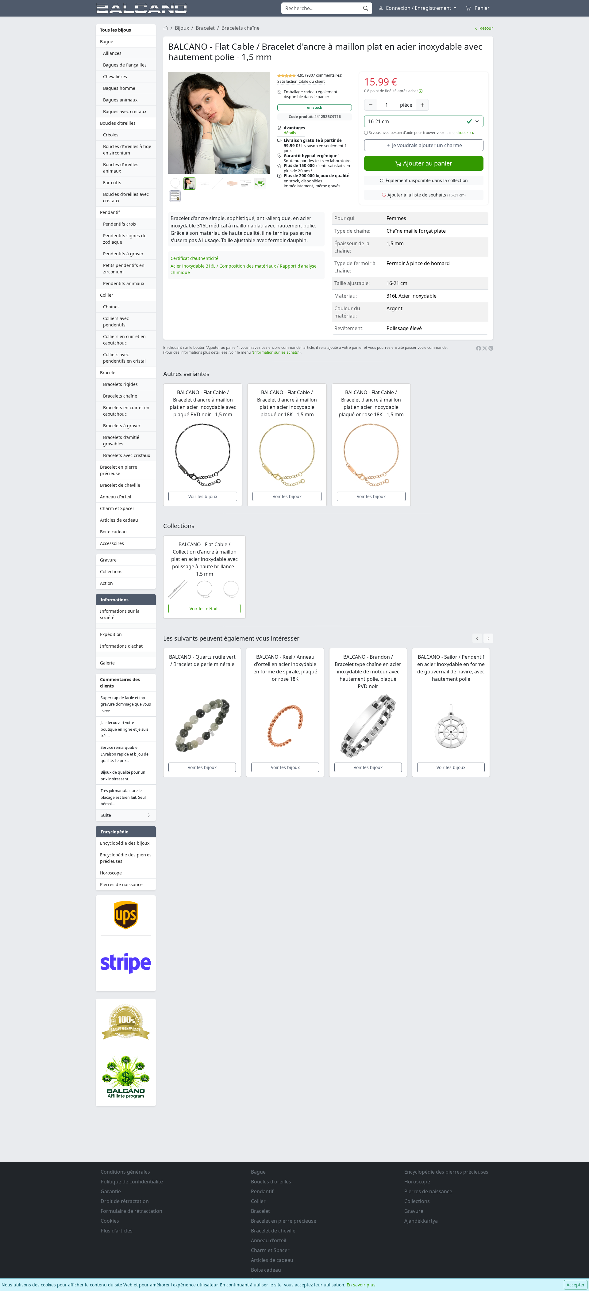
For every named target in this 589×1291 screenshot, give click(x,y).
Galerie (107, 663)
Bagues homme (119, 88)
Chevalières (115, 76)
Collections (111, 571)
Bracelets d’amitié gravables (121, 440)
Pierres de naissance (121, 884)
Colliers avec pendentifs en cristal (124, 358)
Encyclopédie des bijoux (124, 843)
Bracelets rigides (120, 384)
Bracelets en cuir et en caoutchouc (126, 411)
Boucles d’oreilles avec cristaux (126, 197)
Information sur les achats (275, 352)
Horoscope (111, 873)
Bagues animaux (120, 100)
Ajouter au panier (427, 163)
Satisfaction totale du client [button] (301, 81)
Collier (106, 295)
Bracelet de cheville (120, 485)
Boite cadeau (113, 532)
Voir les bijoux (202, 496)
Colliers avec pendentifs (116, 321)
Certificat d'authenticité (194, 258)
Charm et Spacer (117, 508)
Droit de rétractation (125, 1201)
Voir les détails (205, 608)
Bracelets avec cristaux (126, 455)
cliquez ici (464, 132)
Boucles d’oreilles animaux (120, 168)
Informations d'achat (121, 646)
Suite (106, 815)
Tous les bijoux (115, 30)
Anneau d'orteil (115, 497)
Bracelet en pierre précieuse (118, 470)
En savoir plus (361, 1285)
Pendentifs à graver (123, 254)
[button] (219, 123)
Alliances (112, 53)
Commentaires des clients (120, 682)
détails (290, 132)
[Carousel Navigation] (482, 638)
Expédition (111, 634)
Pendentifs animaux (123, 283)
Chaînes (111, 307)
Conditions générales (125, 1171)
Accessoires (112, 543)
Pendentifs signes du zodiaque (125, 239)
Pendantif (110, 212)
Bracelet (108, 372)
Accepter (576, 1285)
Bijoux (182, 28)
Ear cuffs (112, 182)
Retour (485, 28)
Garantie (111, 1191)
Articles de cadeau (119, 520)
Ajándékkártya (421, 1220)
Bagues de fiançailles (125, 65)
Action (106, 583)
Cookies (110, 1220)
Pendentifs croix (119, 224)
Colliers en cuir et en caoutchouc (124, 339)
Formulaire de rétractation (131, 1211)
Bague (106, 41)
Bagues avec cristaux (124, 111)
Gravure (108, 560)
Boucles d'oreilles (118, 123)
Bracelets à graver (122, 425)
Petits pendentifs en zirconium (123, 268)
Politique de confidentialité (132, 1181)
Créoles (110, 135)
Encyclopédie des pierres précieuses (126, 858)
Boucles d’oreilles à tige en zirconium (127, 149)
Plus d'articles (117, 1230)
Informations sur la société (120, 614)
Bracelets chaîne (120, 396)
